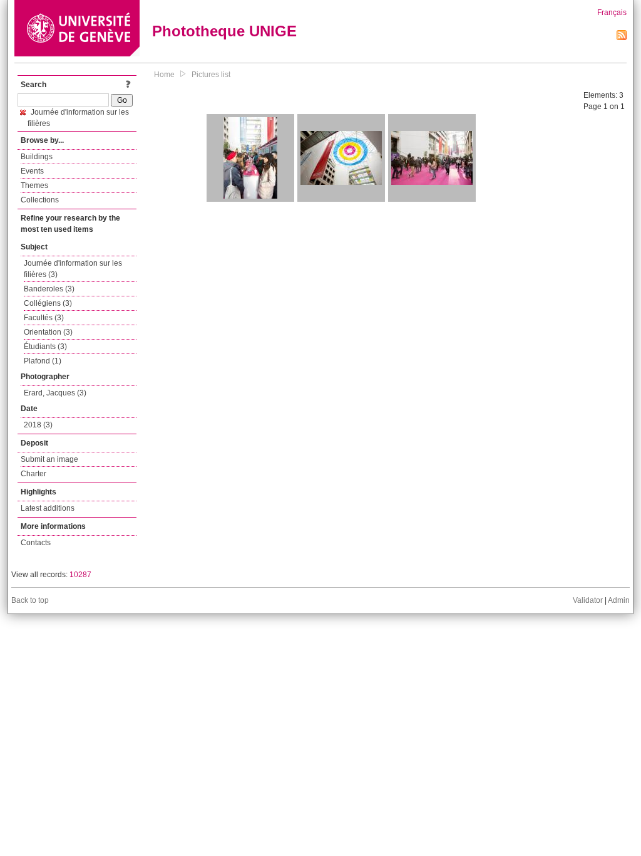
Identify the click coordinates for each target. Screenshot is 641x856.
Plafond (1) (42, 361)
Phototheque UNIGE (224, 31)
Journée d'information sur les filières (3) (73, 269)
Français (612, 12)
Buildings (37, 156)
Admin (619, 600)
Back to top (30, 600)
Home (164, 74)
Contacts (36, 542)
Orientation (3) (48, 332)
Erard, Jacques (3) (55, 393)
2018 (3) (38, 424)
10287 (80, 574)
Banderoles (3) (49, 288)
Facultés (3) (44, 317)
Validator (588, 600)
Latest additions (47, 508)
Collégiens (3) (48, 303)
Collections (40, 200)
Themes (34, 185)
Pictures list (211, 74)
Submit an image (49, 459)
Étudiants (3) (45, 346)
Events (32, 171)
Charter (33, 473)
